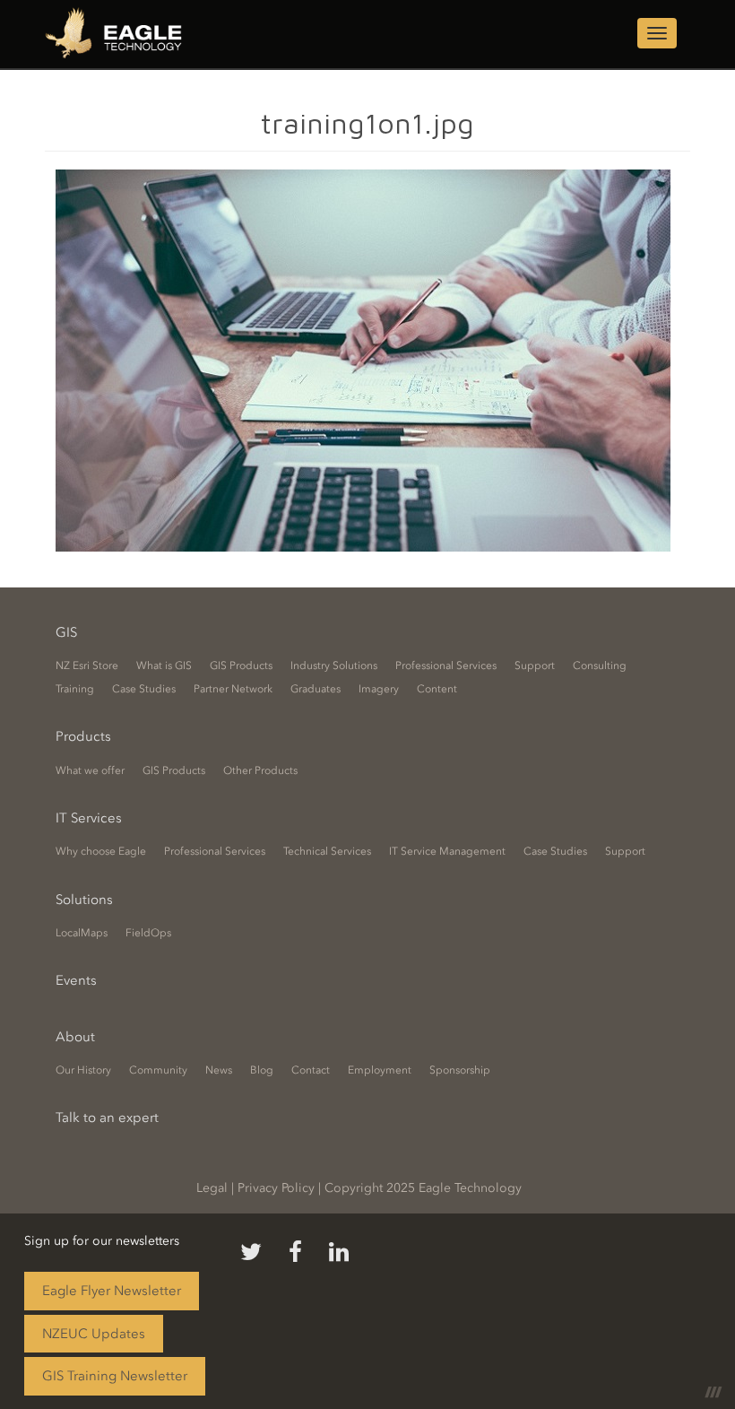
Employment (379, 1070)
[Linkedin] (339, 1252)
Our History (83, 1070)
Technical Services (327, 851)
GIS (66, 632)
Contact (310, 1070)
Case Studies (144, 689)
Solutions (84, 899)
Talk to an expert (107, 1117)
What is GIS (164, 665)
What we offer (90, 770)
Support (534, 665)
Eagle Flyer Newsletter (111, 1291)
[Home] (120, 35)
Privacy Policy (276, 1188)
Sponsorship (459, 1070)
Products (83, 736)
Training (75, 689)
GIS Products (241, 665)
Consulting (600, 665)
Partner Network (233, 689)
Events (76, 980)
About (75, 1037)
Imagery (379, 689)
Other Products (260, 770)
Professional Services (446, 665)
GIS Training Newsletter (114, 1376)
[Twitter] (251, 1252)
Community (158, 1070)
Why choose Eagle (101, 851)
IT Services (89, 818)
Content (437, 689)
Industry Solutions (333, 665)
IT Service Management (447, 851)
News (218, 1070)
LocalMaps (82, 932)
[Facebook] (295, 1252)
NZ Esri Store (87, 665)
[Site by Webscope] (713, 1391)
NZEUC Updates (93, 1334)
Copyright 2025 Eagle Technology (423, 1188)
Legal (212, 1188)
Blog (261, 1070)
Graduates (315, 689)
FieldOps (148, 932)
